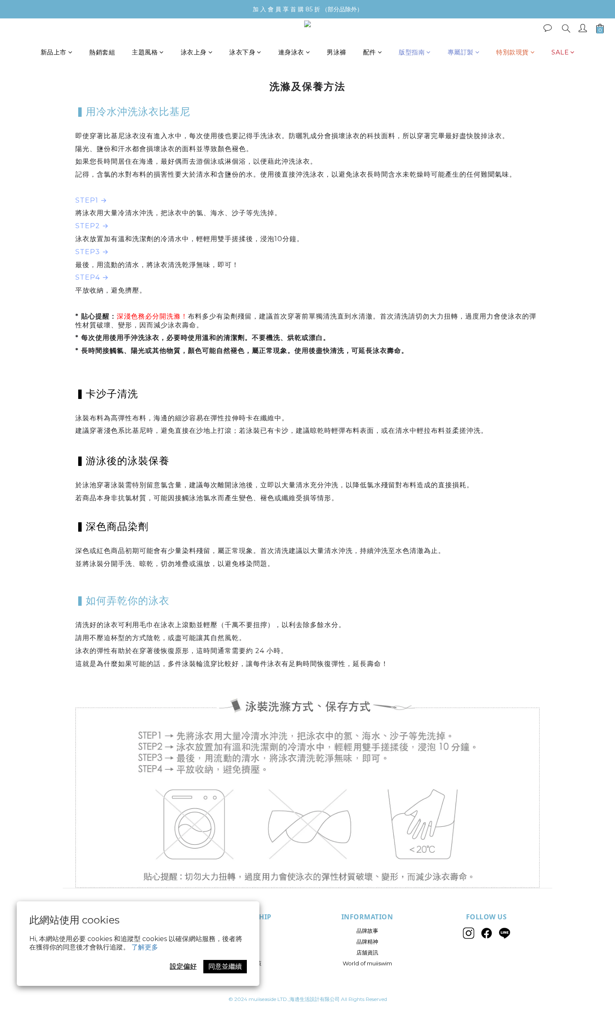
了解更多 (144, 947)
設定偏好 (183, 966)
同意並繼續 (225, 966)
